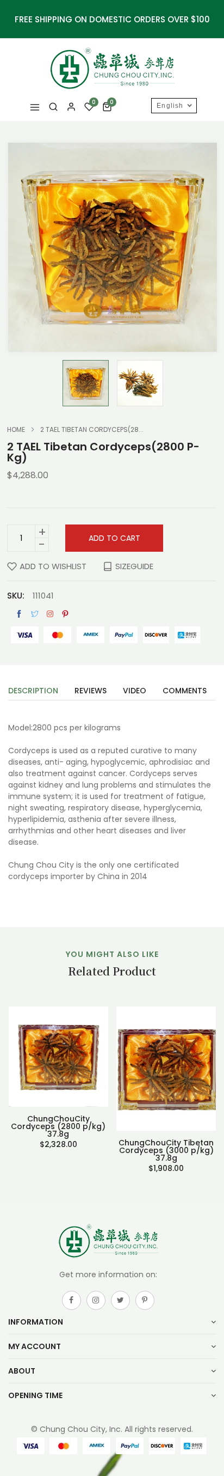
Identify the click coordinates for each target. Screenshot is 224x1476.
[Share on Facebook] (19, 614)
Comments (185, 691)
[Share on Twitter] (35, 614)
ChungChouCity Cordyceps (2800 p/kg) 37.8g (58, 1126)
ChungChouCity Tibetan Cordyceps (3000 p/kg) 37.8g (166, 1150)
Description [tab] (33, 691)
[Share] (50, 614)
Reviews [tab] (90, 691)
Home (16, 429)
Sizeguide (134, 566)
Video (134, 691)
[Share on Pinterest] (65, 614)
